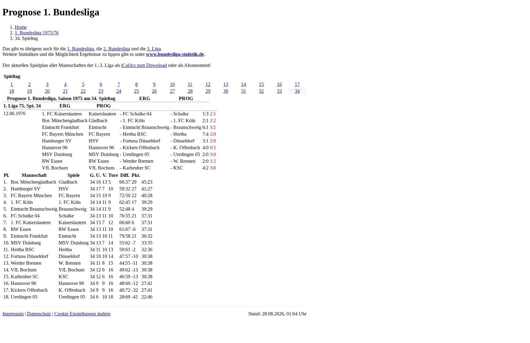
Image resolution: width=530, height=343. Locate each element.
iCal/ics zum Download (144, 65)
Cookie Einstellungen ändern (82, 313)
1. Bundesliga (80, 48)
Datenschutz (39, 313)
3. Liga (154, 48)
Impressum (13, 313)
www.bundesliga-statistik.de (175, 54)
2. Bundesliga (116, 48)
